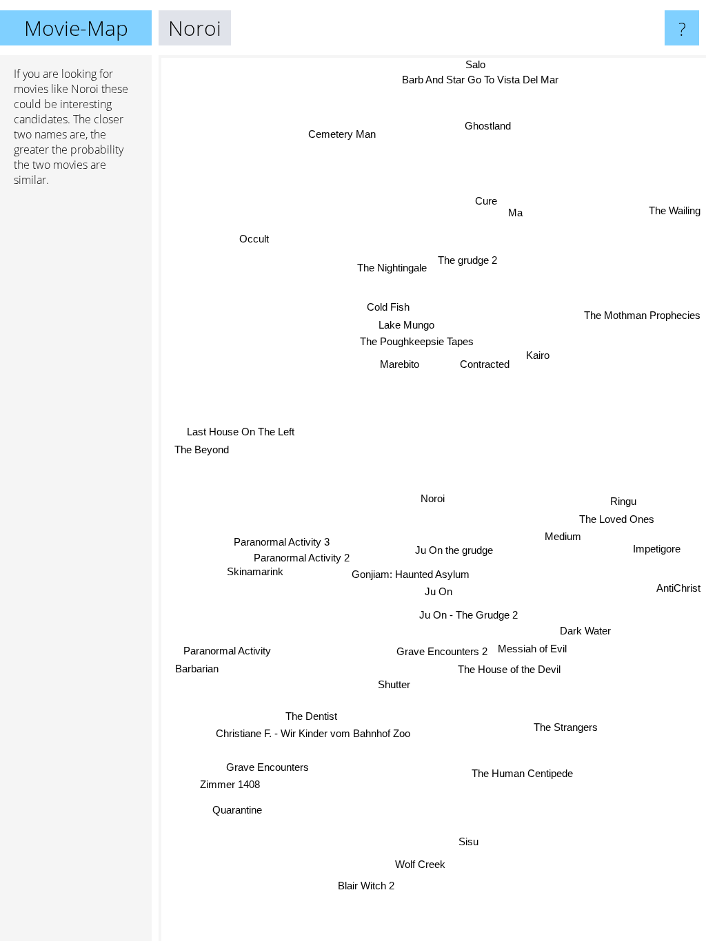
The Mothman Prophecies (642, 314)
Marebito (399, 365)
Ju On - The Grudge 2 (469, 615)
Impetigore (657, 547)
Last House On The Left (242, 429)
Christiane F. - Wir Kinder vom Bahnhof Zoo (309, 730)
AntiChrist (678, 587)
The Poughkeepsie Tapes (416, 342)
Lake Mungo (406, 325)
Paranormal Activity (228, 651)
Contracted (485, 364)
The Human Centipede (523, 772)
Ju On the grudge (454, 550)
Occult (253, 242)
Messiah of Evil (532, 648)
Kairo (538, 356)
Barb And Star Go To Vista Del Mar (477, 79)
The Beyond (202, 447)
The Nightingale (392, 267)
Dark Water (586, 631)
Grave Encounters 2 (441, 651)
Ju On (439, 593)
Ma (514, 211)
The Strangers (566, 726)
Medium (563, 535)
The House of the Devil (509, 670)
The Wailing (674, 210)
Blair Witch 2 (367, 886)
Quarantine (235, 807)
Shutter (395, 685)
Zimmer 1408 (229, 784)
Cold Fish (387, 307)
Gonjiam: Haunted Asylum (413, 575)
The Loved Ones (616, 518)
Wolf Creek (421, 865)
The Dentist (313, 713)
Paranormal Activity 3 (282, 543)
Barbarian (197, 669)
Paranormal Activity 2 (302, 559)
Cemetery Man (344, 131)
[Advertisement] (76, 408)
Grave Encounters (266, 766)
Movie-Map (76, 28)
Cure (485, 201)
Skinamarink (255, 573)
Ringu (623, 500)
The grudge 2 (466, 260)
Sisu (471, 841)
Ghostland (485, 125)
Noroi (433, 498)
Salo (477, 64)
